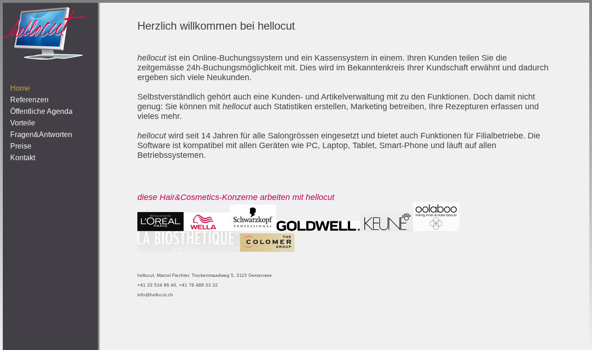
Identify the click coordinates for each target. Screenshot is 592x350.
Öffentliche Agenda (41, 111)
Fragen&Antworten (41, 134)
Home (20, 88)
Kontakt (22, 158)
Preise (20, 146)
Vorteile (22, 123)
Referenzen (29, 100)
